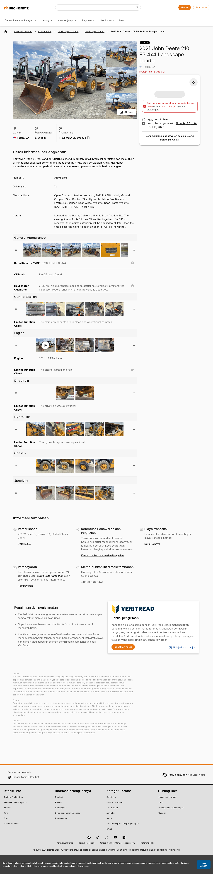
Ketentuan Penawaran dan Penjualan (102, 555)
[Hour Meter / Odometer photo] (132, 286)
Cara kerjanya (65, 20)
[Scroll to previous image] (16, 250)
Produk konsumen (114, 802)
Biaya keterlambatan (50, 575)
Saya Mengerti (203, 864)
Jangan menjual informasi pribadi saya (117, 843)
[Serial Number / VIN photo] (132, 263)
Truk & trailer (112, 807)
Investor (7, 807)
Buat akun (201, 7)
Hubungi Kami (196, 774)
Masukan (162, 813)
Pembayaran (25, 586)
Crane (109, 829)
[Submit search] (137, 7)
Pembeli (59, 797)
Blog (6, 818)
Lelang (45, 20)
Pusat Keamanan (11, 823)
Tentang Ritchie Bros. (13, 797)
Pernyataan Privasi (65, 843)
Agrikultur (110, 813)
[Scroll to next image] (134, 250)
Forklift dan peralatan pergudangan (122, 823)
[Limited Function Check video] (132, 370)
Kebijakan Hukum (86, 843)
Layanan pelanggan (167, 797)
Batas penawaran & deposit (67, 813)
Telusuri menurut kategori (19, 20)
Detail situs (24, 544)
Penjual (58, 802)
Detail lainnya (152, 544)
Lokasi (122, 20)
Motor (109, 818)
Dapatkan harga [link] (123, 647)
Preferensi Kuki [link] (147, 843)
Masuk (184, 7)
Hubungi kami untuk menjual (171, 807)
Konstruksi (111, 797)
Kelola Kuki (24, 866)
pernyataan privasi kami (48, 866)
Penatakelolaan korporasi (15, 802)
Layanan (87, 20)
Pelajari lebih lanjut (184, 647)
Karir (6, 813)
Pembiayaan (107, 20)
